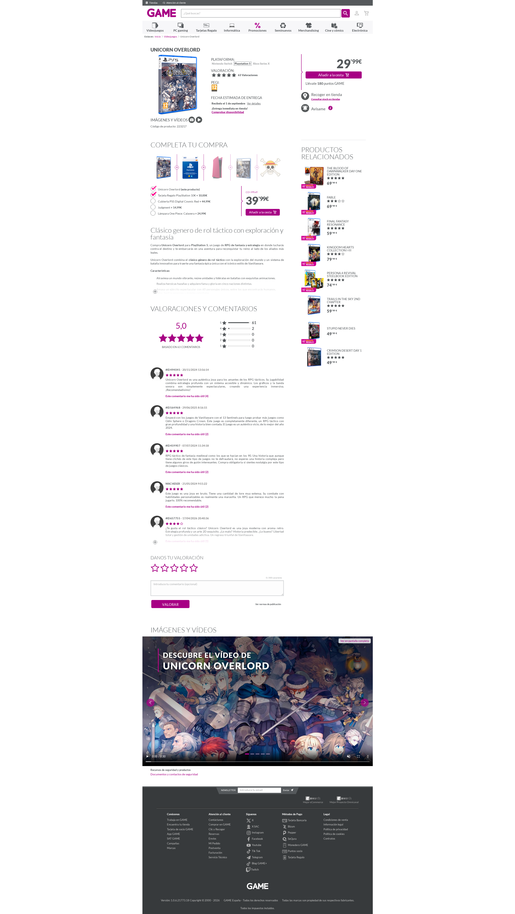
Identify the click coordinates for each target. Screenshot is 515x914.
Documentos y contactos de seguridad (174, 774)
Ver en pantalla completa (354, 640)
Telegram (257, 857)
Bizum (291, 826)
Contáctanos (216, 819)
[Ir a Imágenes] (191, 120)
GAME (161, 13)
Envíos (212, 838)
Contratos (329, 838)
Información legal (333, 824)
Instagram (257, 832)
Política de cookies (334, 834)
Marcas (171, 848)
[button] (345, 13)
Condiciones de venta (335, 819)
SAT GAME (173, 838)
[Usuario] (357, 13)
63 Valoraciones (248, 75)
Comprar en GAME (220, 824)
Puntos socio (294, 851)
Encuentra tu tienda (178, 824)
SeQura (292, 838)
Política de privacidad (335, 829)
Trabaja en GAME (177, 819)
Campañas (173, 843)
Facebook (257, 838)
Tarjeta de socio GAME (180, 829)
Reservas (214, 834)
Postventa (214, 848)
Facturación (215, 852)
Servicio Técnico (218, 857)
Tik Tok (255, 851)
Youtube (256, 845)
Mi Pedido (214, 843)
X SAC (255, 826)
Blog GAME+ (259, 863)
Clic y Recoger (217, 829)
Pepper (291, 832)
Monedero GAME (297, 845)
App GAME (173, 834)
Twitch (254, 869)
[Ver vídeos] (199, 120)
